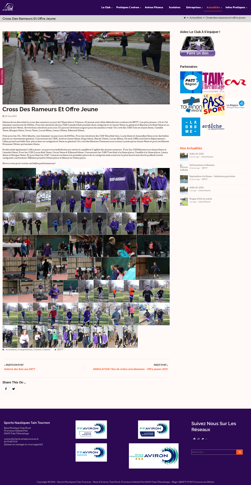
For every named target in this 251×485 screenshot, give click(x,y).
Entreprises (193, 7)
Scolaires (174, 7)
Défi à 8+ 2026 (196, 154)
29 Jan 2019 (11, 116)
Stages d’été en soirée (200, 199)
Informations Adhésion (202, 165)
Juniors (46, 350)
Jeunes (37, 350)
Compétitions (25, 350)
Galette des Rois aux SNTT (19, 369)
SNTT (60, 350)
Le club (105, 7)
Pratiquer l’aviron (127, 7)
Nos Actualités (191, 148)
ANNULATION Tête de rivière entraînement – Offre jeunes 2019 (130, 369)
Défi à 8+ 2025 (196, 188)
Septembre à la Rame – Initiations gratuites (212, 177)
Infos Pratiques (235, 7)
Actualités (213, 7)
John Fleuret (207, 157)
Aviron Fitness (154, 7)
